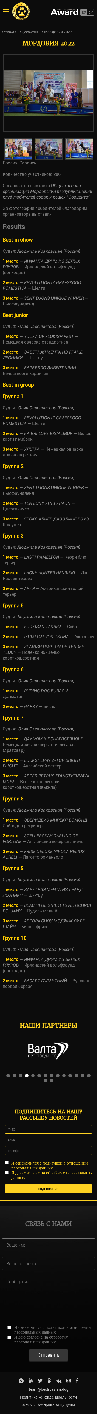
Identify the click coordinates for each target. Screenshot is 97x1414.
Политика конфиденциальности (48, 1397)
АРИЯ (29, 588)
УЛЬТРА (32, 449)
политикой (53, 1163)
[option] (48, 93)
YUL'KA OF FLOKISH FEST (49, 336)
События (30, 32)
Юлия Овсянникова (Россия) (45, 326)
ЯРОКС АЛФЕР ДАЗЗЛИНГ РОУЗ (56, 519)
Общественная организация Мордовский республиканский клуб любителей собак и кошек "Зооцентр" (47, 191)
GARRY (31, 706)
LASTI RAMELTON (41, 557)
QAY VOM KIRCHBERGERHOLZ (53, 738)
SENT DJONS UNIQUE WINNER (54, 298)
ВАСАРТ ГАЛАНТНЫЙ (45, 980)
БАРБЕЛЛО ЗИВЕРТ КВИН (50, 367)
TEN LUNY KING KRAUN (47, 503)
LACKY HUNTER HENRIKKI (49, 572)
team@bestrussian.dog (48, 1389)
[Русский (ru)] (83, 12)
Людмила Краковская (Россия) (48, 251)
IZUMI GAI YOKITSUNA (46, 636)
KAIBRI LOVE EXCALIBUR (48, 433)
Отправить (49, 1355)
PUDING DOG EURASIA (46, 690)
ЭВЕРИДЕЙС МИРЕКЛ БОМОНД (55, 820)
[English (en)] (90, 12)
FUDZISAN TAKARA (42, 626)
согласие (32, 1173)
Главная (9, 32)
